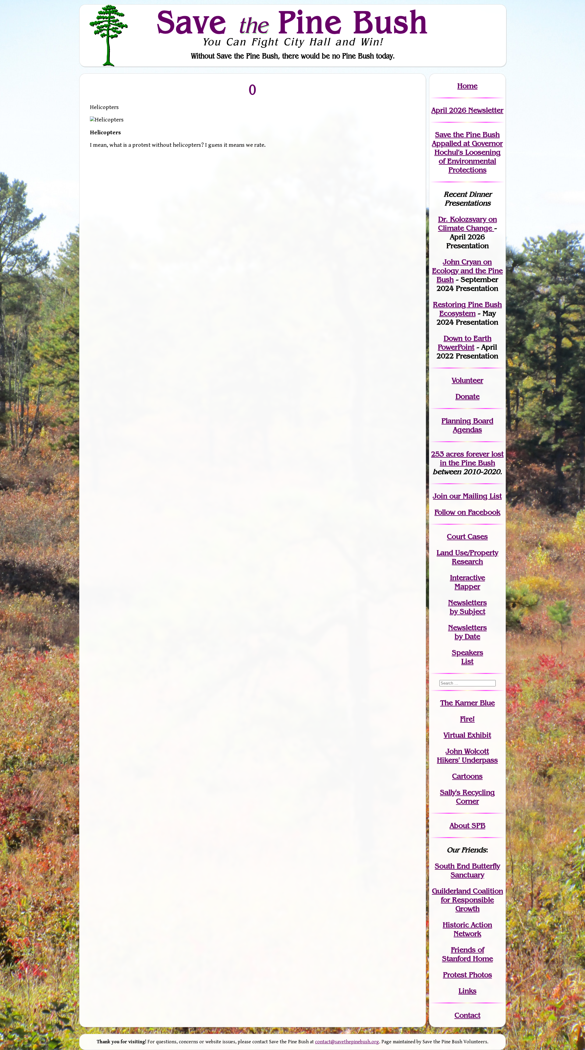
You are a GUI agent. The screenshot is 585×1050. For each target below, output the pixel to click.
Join (440, 496)
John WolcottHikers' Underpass (467, 755)
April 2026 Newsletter (467, 110)
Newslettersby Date (467, 632)
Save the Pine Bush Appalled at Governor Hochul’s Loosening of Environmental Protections (467, 152)
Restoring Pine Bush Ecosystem (467, 309)
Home (467, 85)
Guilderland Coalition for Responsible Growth (467, 899)
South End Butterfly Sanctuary (467, 870)
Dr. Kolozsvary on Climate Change (467, 223)
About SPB (467, 825)
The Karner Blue (467, 702)
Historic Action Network (467, 929)
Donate (468, 396)
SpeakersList (467, 657)
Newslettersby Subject (467, 607)
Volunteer (467, 380)
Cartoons (467, 776)
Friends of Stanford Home (467, 954)
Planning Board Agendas (467, 425)
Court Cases (467, 536)
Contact (467, 1015)
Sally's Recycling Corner (467, 796)
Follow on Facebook (467, 512)
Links (468, 990)
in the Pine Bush (472, 458)
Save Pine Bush (293, 22)
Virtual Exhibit (467, 735)
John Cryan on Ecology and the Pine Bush (467, 270)
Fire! (467, 718)
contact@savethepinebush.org (347, 1042)
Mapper (467, 586)
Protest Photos (467, 974)
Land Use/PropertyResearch (467, 557)
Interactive (467, 577)
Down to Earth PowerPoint (464, 342)
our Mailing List (474, 496)
